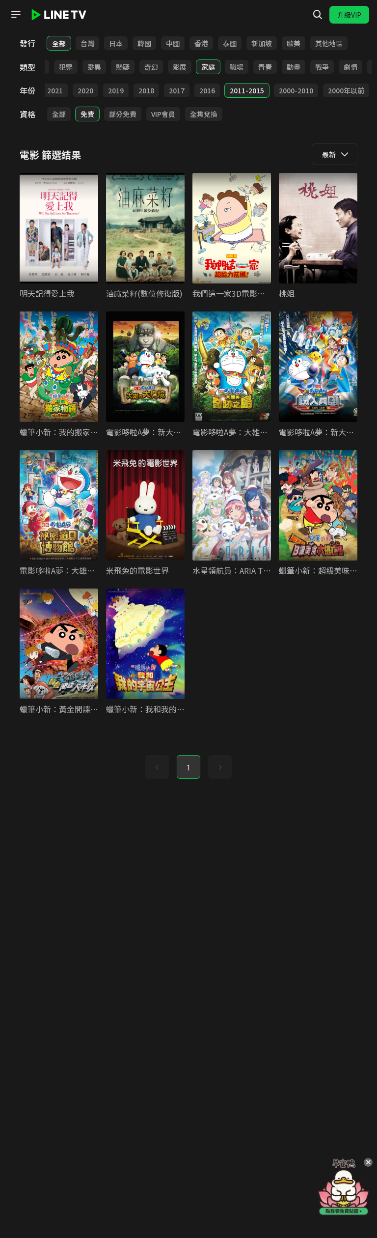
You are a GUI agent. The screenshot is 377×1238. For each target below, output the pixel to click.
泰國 (230, 43)
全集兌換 (203, 114)
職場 (236, 67)
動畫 (293, 67)
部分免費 (122, 114)
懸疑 (123, 67)
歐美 (293, 43)
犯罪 (66, 67)
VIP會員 (163, 114)
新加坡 (261, 43)
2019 (116, 90)
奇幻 (151, 67)
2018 (146, 90)
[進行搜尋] (317, 15)
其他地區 (329, 43)
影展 (180, 67)
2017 (177, 90)
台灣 (87, 43)
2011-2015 (247, 90)
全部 (59, 43)
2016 (207, 90)
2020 (85, 90)
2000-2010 (296, 90)
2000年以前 (346, 90)
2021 (55, 90)
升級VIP (349, 15)
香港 (201, 43)
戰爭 (322, 67)
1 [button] (188, 767)
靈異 (94, 67)
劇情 (350, 67)
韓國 (144, 43)
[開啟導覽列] (16, 14)
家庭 (208, 67)
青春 (265, 67)
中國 (173, 43)
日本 (116, 43)
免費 (87, 114)
